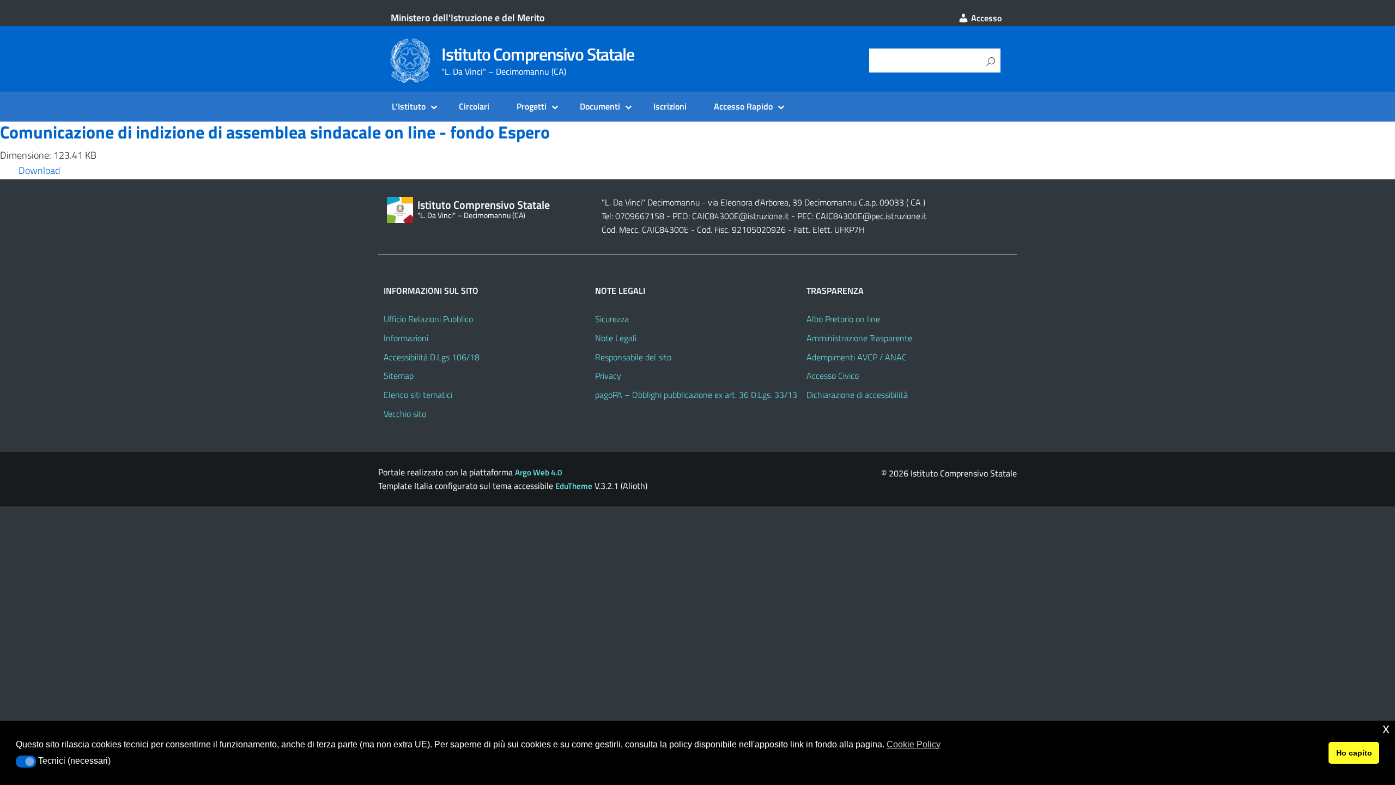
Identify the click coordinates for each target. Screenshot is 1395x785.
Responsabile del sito (633, 357)
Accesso (985, 18)
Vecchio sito (405, 413)
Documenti (600, 106)
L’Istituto (409, 106)
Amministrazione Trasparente (859, 338)
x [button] (1386, 728)
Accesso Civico (832, 375)
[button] (26, 762)
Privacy (608, 375)
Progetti (532, 106)
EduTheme (573, 486)
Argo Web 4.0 (538, 472)
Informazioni (406, 338)
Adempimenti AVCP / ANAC (856, 357)
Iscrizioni (670, 106)
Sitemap (399, 375)
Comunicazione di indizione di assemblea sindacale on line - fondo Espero (275, 132)
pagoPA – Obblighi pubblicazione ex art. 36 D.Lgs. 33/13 (696, 394)
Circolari (474, 106)
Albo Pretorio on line (843, 318)
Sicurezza (612, 318)
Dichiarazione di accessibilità (857, 394)
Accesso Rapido (743, 106)
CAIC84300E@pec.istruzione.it (871, 215)
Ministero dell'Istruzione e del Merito (468, 17)
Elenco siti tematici (418, 394)
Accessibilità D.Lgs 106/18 (432, 357)
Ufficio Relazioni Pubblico (428, 318)
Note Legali (615, 338)
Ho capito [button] (1354, 752)
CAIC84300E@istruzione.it (740, 215)
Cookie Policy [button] (914, 744)
